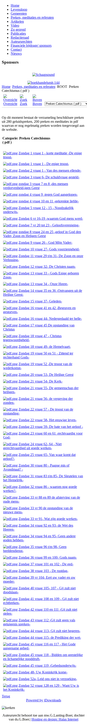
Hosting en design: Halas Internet (54, 719)
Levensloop (19, 9)
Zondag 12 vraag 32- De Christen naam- (47, 266)
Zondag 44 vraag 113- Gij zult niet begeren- (49, 631)
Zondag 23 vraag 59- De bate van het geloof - (51, 427)
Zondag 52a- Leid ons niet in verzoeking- (48, 679)
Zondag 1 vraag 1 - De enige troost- (44, 164)
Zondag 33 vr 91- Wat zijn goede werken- (48, 519)
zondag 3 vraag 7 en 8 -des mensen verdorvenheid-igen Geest (35, 186)
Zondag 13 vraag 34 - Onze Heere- (43, 284)
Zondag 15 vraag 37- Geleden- (40, 301)
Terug (6, 696)
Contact (16, 49)
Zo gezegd (18, 29)
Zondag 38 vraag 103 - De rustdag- (43, 571)
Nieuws (16, 53)
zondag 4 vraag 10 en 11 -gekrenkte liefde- (49, 201)
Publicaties (18, 33)
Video (15, 25)
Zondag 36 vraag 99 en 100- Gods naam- (48, 557)
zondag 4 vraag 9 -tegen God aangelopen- (48, 194)
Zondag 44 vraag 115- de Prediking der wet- (50, 637)
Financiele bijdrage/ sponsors (31, 45)
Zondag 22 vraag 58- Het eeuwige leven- (48, 420)
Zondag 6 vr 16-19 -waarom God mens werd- (51, 218)
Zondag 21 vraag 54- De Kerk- (40, 381)
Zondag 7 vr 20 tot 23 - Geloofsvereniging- (49, 225)
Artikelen (17, 21)
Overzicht (10, 104)
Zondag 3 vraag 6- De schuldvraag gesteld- (49, 177)
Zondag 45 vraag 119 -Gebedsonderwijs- (47, 665)
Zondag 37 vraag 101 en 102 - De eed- (46, 564)
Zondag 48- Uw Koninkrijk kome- (43, 672)
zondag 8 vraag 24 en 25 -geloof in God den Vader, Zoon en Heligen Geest (42, 234)
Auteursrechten (21, 41)
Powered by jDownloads (43, 700)
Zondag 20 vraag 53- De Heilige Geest (46, 375)
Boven (37, 104)
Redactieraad (20, 37)
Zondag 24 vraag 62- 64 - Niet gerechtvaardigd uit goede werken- (32, 446)
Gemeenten (19, 13)
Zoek (23, 104)
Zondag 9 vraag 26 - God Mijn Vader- (45, 242)
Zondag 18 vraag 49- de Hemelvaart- (45, 346)
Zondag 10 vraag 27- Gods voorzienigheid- (49, 249)
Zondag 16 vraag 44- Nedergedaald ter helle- (50, 318)
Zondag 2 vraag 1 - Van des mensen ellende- (50, 170)
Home (15, 5)
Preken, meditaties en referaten (32, 17)
